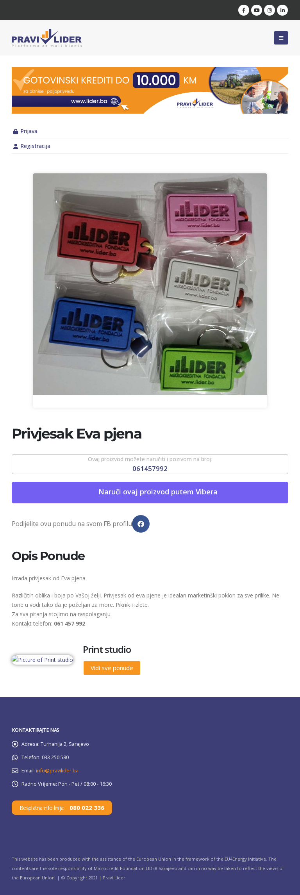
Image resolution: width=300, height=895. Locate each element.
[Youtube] (256, 10)
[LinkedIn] (282, 10)
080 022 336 (87, 807)
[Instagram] (269, 10)
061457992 (150, 468)
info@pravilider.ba (57, 770)
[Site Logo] (47, 38)
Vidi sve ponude (112, 668)
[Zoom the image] (150, 71)
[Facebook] (243, 10)
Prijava (29, 131)
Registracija (35, 146)
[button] (281, 38)
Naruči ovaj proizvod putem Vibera (158, 491)
